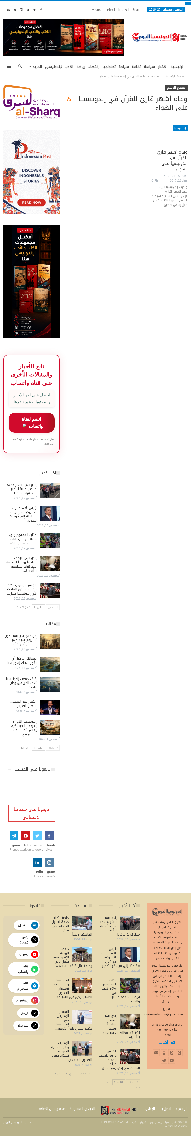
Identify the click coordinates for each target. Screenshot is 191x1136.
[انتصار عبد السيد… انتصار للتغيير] (50, 707)
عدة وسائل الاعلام (52, 1109)
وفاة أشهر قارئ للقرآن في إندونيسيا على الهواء (172, 160)
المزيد (98, 10)
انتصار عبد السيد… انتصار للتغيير (23, 703)
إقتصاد (93, 66)
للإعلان (110, 10)
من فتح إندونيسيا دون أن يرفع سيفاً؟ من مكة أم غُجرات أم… (21, 640)
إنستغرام (22, 1000)
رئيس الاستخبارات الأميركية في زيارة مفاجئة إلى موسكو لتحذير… (23, 514)
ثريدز (24, 1013)
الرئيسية (138, 10)
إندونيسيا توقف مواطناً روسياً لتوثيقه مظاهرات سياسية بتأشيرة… (21, 564)
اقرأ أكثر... (167, 1042)
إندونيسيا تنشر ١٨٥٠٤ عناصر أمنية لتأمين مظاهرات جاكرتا (21, 489)
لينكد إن (23, 925)
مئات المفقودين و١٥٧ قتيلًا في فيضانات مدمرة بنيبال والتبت (21, 539)
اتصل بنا (123, 10)
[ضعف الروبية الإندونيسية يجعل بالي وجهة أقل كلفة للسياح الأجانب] (82, 954)
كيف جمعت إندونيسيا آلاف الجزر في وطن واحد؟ (21, 683)
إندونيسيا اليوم (12, 1122)
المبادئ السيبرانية (82, 1109)
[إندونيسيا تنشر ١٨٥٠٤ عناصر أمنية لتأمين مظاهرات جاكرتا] (50, 490)
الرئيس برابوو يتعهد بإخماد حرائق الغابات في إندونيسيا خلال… (22, 589)
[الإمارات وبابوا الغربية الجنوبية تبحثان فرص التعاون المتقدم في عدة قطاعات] (82, 1048)
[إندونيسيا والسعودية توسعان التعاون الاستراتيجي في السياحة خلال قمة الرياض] (82, 985)
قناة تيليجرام (22, 985)
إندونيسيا (180, 128)
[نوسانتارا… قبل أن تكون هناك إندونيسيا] (50, 664)
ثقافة (136, 66)
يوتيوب (23, 954)
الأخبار (162, 66)
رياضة (80, 66)
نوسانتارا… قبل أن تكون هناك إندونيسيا (22, 661)
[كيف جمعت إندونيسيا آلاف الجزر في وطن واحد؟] (50, 684)
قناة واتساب (23, 969)
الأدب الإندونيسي (59, 66)
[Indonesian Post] (119, 1110)
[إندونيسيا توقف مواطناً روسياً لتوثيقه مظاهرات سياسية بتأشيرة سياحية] (50, 563)
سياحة (124, 66)
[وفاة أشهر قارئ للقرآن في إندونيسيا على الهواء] (169, 135)
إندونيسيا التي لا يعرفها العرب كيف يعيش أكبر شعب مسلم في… (23, 728)
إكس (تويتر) (24, 939)
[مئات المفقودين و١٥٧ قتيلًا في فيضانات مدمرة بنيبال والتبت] (50, 540)
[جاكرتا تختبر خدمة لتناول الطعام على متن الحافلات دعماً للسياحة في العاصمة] (82, 923)
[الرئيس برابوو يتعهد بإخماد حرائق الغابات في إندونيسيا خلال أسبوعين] (50, 590)
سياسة (149, 66)
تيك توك (22, 1025)
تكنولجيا (109, 66)
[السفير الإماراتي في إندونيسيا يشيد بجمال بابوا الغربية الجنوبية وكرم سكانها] (82, 1017)
